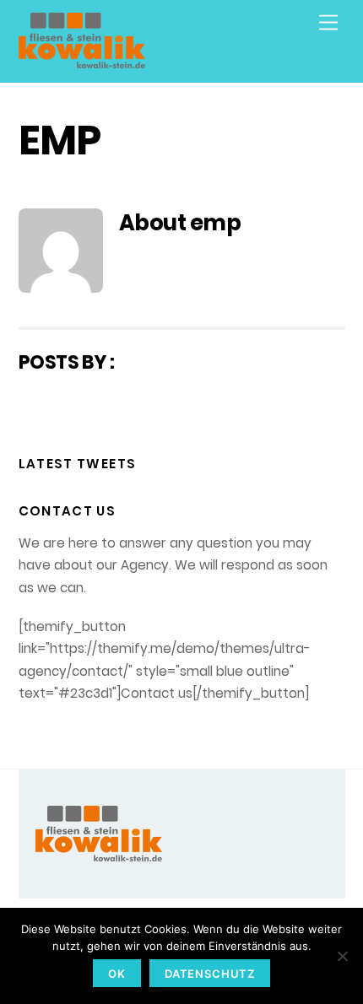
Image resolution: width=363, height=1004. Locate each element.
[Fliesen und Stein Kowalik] (82, 61)
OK (117, 973)
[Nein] (341, 955)
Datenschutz (210, 973)
